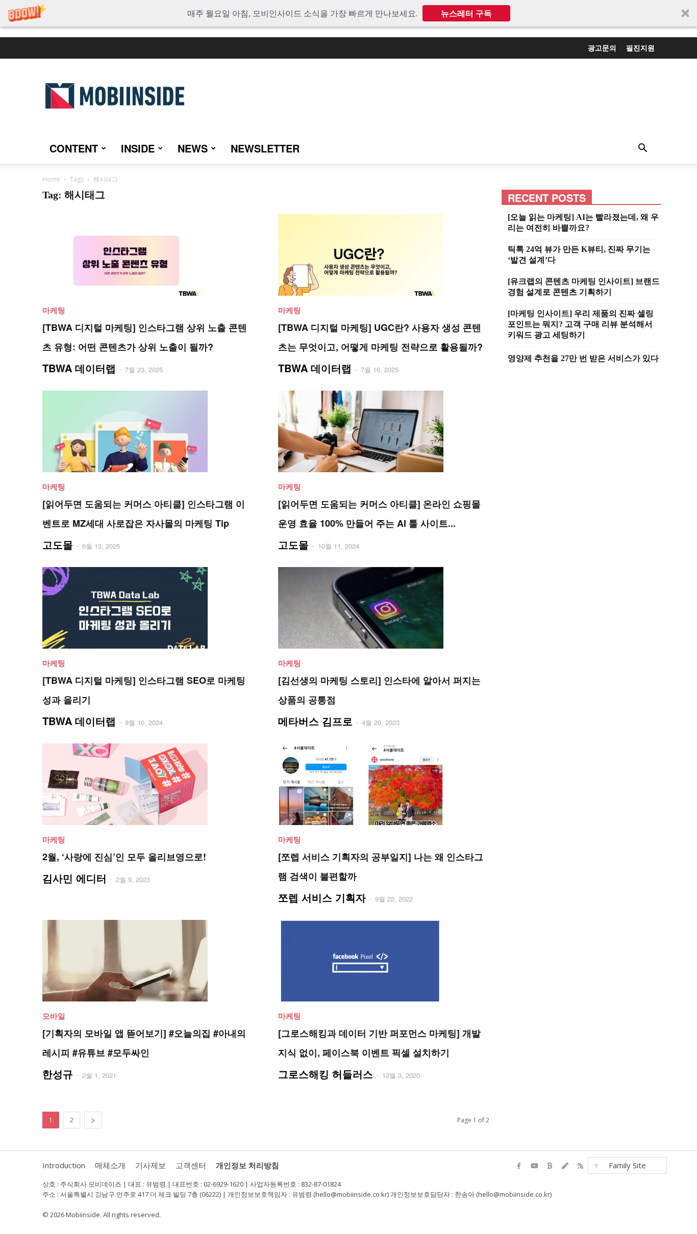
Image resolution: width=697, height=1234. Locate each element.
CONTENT (73, 148)
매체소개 (110, 1165)
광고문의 (602, 47)
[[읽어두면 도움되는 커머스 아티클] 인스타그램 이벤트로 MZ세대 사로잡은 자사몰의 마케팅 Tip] (148, 431)
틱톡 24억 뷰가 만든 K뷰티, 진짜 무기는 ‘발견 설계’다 (579, 254)
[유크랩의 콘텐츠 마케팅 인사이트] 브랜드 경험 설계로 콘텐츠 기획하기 (584, 286)
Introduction (63, 1165)
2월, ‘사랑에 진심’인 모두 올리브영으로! (124, 856)
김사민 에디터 (74, 877)
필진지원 (640, 47)
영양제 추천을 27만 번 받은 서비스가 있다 (583, 358)
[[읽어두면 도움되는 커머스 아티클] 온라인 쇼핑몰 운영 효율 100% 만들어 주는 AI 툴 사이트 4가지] (383, 431)
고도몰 (57, 544)
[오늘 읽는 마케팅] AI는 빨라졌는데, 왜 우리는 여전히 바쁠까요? (583, 222)
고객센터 (191, 1165)
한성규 (57, 1073)
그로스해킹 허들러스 (325, 1073)
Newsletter (265, 148)
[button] (348, 13)
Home (51, 179)
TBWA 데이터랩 (79, 368)
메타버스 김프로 (315, 720)
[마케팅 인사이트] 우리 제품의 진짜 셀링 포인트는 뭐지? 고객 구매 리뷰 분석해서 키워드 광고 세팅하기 (581, 324)
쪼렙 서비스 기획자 (322, 897)
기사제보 (150, 1165)
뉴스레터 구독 (466, 13)
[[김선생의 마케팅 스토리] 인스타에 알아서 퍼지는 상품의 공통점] (383, 608)
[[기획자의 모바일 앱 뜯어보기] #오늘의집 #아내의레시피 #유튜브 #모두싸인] (148, 960)
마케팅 (53, 310)
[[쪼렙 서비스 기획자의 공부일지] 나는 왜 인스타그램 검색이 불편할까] (383, 784)
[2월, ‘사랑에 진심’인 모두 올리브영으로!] (148, 784)
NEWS (193, 148)
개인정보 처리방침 (247, 1165)
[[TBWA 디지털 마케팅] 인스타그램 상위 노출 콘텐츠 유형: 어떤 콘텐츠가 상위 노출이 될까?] (148, 255)
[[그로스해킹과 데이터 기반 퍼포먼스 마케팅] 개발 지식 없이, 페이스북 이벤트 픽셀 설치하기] (383, 960)
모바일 (53, 1015)
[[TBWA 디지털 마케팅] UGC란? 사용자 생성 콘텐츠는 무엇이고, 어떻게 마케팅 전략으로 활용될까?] (383, 255)
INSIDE (138, 148)
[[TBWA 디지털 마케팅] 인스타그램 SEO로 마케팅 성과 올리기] (148, 608)
